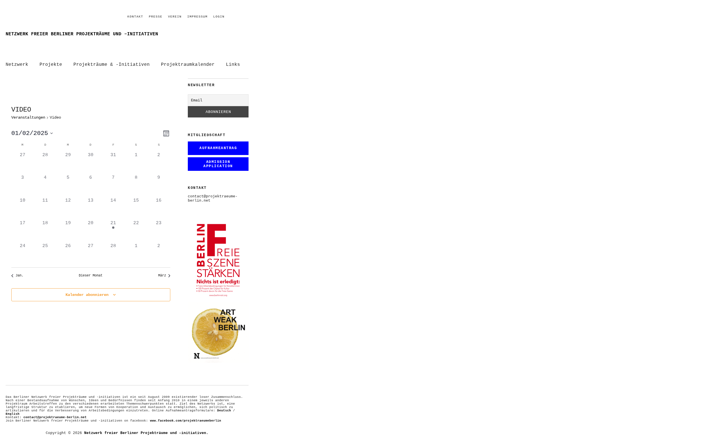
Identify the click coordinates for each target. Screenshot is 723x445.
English (12, 414)
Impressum (197, 16)
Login (219, 16)
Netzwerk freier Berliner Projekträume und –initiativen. (146, 433)
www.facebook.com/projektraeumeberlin (185, 420)
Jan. (19, 276)
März (162, 276)
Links (233, 64)
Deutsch (224, 410)
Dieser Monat (91, 276)
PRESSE (155, 16)
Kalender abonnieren (87, 295)
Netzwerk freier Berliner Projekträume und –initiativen (82, 34)
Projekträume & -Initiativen (111, 64)
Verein (175, 16)
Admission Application (218, 164)
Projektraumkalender (188, 64)
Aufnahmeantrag (218, 148)
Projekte (51, 64)
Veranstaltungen (28, 117)
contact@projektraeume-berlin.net (55, 417)
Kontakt (135, 16)
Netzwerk (17, 64)
